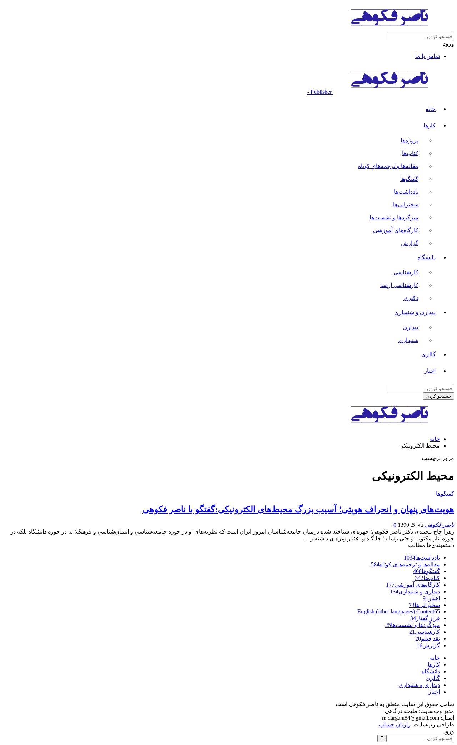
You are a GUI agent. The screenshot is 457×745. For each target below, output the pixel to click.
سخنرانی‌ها (405, 204)
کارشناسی (405, 272)
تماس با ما (427, 56)
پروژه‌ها (409, 140)
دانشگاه (426, 257)
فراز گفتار (425, 618)
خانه (431, 109)
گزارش (409, 243)
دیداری (410, 327)
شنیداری (408, 340)
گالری (428, 354)
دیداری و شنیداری (415, 312)
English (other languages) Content (398, 611)
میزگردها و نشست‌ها (394, 217)
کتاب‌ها (410, 153)
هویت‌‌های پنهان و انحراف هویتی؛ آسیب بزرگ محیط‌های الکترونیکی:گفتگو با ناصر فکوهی (298, 509)
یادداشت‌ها (406, 192)
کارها (429, 125)
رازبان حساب (395, 724)
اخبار (430, 371)
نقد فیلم (427, 639)
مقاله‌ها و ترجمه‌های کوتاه (388, 166)
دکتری (410, 298)
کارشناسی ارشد (399, 285)
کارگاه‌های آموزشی (395, 230)
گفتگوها (409, 179)
